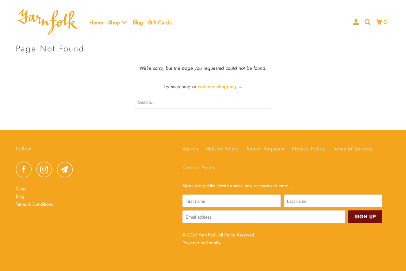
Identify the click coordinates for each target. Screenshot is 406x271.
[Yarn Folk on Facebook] (25, 169)
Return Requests (265, 148)
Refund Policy (222, 148)
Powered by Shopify (201, 243)
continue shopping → (220, 86)
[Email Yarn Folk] (66, 169)
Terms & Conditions (34, 204)
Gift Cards (160, 22)
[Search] (367, 22)
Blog (138, 22)
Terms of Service (352, 148)
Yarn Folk (207, 235)
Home (96, 22)
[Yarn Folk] (48, 22)
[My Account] (356, 22)
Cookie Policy (199, 167)
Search (190, 148)
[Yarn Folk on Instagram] (46, 169)
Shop (114, 22)
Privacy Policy (308, 148)
